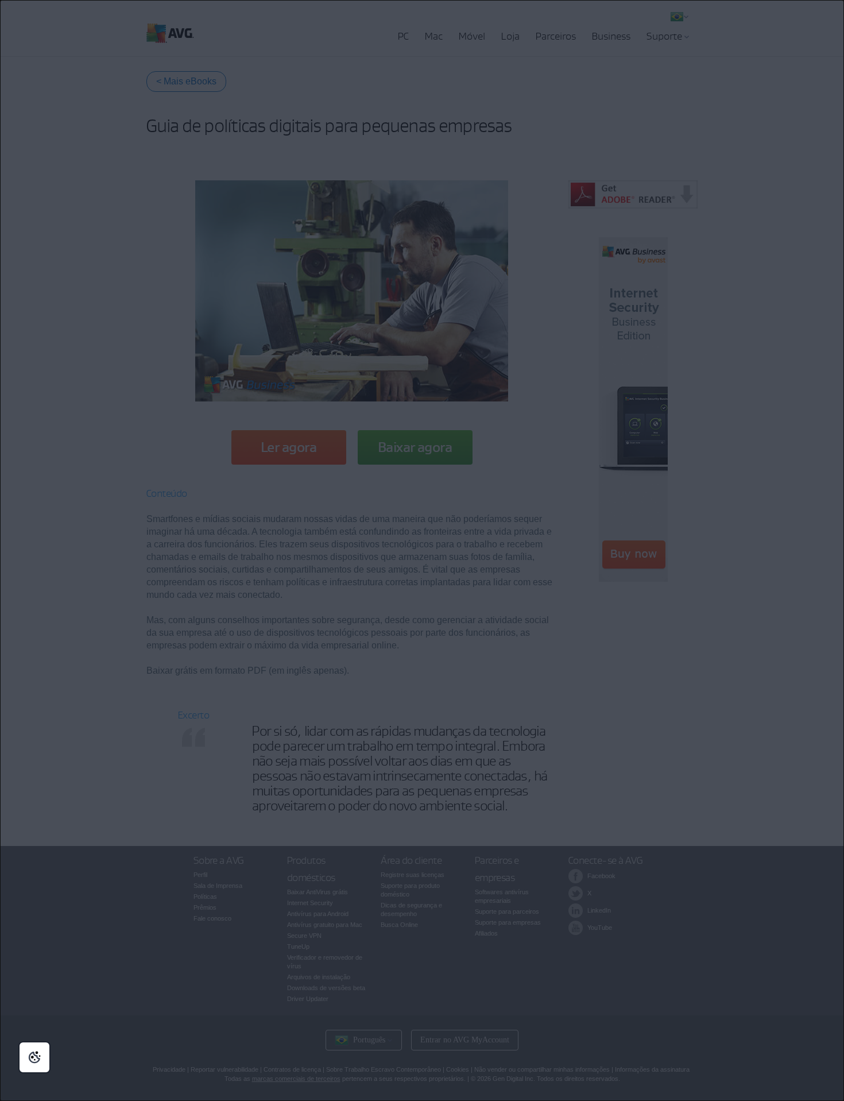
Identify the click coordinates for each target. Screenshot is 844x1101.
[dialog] (422, 550)
